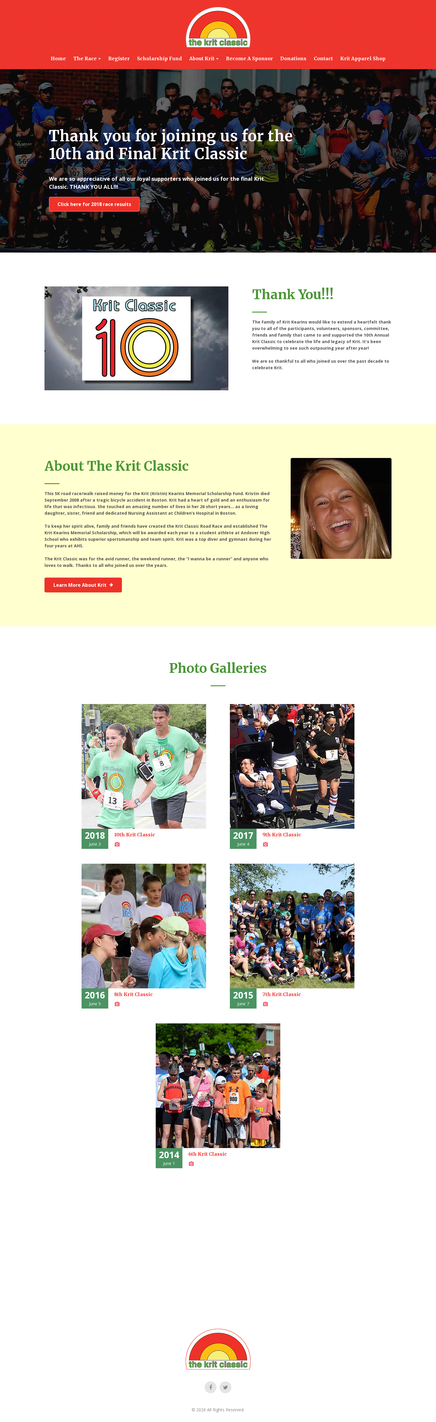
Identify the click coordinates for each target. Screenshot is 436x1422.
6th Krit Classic (207, 1154)
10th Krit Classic (134, 835)
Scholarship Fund (159, 58)
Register (119, 58)
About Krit (201, 58)
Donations (293, 58)
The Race (85, 58)
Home (58, 58)
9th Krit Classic (281, 835)
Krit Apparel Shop (363, 58)
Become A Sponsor (249, 58)
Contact (323, 58)
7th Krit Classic (281, 994)
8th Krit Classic (133, 994)
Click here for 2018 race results (94, 204)
